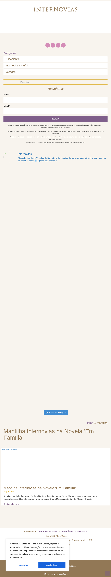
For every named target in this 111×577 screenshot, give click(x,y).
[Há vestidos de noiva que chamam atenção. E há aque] (82, 180)
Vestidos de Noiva (48, 531)
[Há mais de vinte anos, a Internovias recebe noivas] (82, 241)
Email (6, 106)
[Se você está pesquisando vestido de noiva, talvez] (29, 332)
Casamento (12, 59)
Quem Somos (26, 22)
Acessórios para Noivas (74, 531)
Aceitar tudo (51, 565)
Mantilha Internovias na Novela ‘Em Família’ (39, 488)
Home (9, 22)
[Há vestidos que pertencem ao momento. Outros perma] (82, 332)
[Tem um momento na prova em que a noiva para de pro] (29, 302)
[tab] (55, 59)
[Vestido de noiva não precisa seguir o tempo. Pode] (29, 180)
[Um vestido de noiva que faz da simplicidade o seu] (29, 393)
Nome (6, 94)
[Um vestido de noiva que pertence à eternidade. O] (82, 362)
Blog (85, 22)
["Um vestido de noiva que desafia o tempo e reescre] (29, 362)
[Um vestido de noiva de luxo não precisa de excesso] (82, 302)
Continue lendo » (11, 504)
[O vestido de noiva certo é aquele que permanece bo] (29, 271)
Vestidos (10, 72)
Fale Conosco (14, 29)
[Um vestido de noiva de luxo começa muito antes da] (29, 241)
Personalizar (23, 565)
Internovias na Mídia (17, 65)
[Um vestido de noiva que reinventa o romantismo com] (82, 393)
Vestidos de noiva (49, 22)
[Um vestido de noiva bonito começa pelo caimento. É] (82, 271)
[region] (37, 555)
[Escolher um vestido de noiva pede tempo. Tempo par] (29, 211)
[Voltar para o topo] (107, 573)
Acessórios (71, 22)
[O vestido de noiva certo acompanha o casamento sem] (82, 211)
